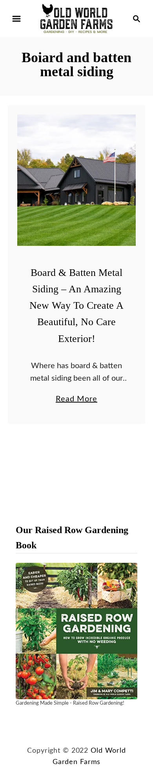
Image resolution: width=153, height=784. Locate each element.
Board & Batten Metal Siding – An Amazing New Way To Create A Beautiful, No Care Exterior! (76, 305)
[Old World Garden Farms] (76, 18)
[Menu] (16, 19)
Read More (76, 400)
